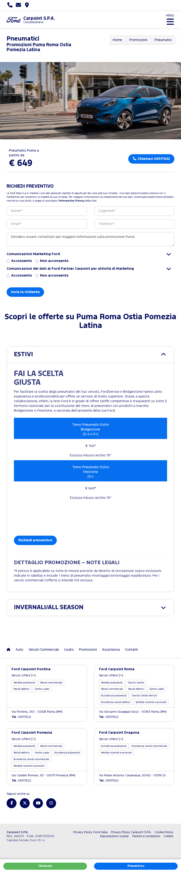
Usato (69, 649)
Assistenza (111, 649)
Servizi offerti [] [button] (24, 675)
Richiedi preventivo (35, 540)
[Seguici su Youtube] (38, 803)
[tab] (90, 354)
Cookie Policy (164, 832)
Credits (168, 836)
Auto (19, 649)
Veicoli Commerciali (44, 649)
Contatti (131, 649)
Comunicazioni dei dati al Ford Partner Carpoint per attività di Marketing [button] (70, 268)
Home (117, 39)
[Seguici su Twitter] (25, 803)
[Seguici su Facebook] (11, 803)
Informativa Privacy (72, 201)
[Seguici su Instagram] (51, 803)
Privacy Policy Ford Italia (90, 832)
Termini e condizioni (146, 836)
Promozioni (138, 39)
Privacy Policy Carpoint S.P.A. (131, 832)
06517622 (21, 717)
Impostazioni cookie (114, 836)
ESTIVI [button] (23, 354)
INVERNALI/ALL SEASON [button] (48, 607)
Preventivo (136, 866)
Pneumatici (163, 39)
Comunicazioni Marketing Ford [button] (33, 254)
